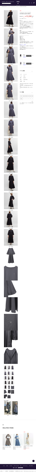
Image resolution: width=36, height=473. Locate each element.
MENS (7, 1)
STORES (11, 465)
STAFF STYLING (16, 465)
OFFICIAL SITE (25, 465)
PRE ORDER (31, 465)
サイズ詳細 (22, 92)
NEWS (7, 465)
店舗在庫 (24, 64)
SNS (20, 465)
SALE (4, 465)
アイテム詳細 (22, 70)
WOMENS (3, 1)
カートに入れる (28, 63)
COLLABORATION (11, 1)
